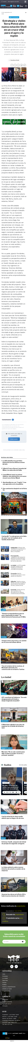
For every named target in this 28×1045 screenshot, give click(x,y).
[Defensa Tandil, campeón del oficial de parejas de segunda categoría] (14, 832)
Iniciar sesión (14, 439)
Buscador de (15, 914)
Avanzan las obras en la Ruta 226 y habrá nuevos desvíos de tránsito (14, 895)
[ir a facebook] (11, 966)
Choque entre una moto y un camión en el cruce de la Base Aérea (14, 641)
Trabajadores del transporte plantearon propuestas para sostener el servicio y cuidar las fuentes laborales (18, 559)
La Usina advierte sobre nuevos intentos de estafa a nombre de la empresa (13, 868)
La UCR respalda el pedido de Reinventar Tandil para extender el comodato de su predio (18, 567)
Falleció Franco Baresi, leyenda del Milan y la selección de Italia (14, 469)
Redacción (5, 999)
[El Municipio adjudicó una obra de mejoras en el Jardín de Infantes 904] (14, 714)
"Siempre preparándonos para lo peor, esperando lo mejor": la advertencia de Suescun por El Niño (14, 615)
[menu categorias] (26, 6)
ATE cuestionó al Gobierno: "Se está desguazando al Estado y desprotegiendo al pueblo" (14, 699)
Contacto (4, 1006)
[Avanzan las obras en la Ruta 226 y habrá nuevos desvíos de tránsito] (14, 884)
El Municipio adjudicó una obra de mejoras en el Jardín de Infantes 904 (13, 726)
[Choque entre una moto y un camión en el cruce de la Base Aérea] (14, 630)
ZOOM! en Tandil (7, 989)
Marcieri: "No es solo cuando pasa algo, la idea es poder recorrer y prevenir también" (13, 753)
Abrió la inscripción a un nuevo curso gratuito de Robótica (18, 575)
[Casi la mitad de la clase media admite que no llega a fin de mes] (14, 806)
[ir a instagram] (16, 966)
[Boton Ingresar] (25, 1)
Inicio (3, 974)
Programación (6, 991)
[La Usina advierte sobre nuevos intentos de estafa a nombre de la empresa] (14, 857)
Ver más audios (23, 765)
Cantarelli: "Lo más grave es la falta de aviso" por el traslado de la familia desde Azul (14, 537)
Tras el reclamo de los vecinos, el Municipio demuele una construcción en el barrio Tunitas (13, 667)
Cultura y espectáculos (8, 986)
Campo (4, 982)
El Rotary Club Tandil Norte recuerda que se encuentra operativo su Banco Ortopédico (18, 549)
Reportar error (6, 1004)
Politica (4, 984)
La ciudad (5, 978)
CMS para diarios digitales (14, 1038)
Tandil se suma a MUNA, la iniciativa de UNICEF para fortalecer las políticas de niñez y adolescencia (18, 583)
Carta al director (7, 1001)
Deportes (5, 980)
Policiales (5, 976)
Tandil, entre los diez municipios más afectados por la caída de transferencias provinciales (18, 591)
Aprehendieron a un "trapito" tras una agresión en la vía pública (14, 483)
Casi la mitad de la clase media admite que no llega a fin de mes (13, 817)
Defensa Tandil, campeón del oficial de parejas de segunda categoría (14, 842)
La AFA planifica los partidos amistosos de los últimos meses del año (13, 462)
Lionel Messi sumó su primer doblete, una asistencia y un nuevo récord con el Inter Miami (14, 476)
